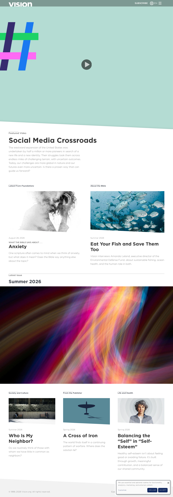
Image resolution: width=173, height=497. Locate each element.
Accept (162, 490)
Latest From (21, 186)
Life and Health (125, 393)
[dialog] (143, 487)
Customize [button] (122, 490)
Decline (152, 490)
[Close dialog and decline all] (168, 482)
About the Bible (98, 186)
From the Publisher (72, 393)
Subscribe (141, 3)
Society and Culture (18, 393)
